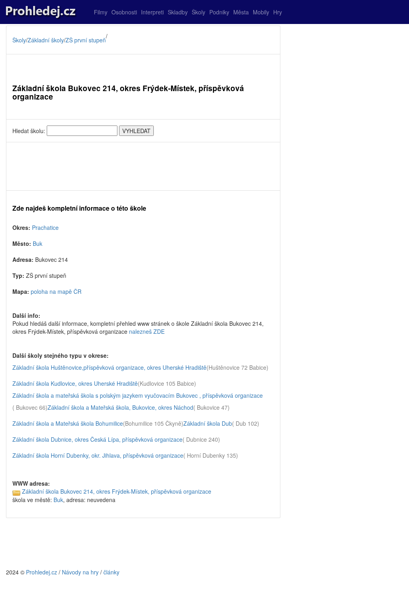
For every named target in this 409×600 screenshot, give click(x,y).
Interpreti (152, 12)
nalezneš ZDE (147, 331)
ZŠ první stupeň (86, 40)
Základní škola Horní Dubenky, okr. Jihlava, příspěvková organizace (97, 455)
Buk (37, 243)
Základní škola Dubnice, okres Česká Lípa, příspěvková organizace (97, 439)
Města (241, 12)
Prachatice (45, 227)
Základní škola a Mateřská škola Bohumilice (67, 423)
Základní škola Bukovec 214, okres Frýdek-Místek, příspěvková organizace (116, 491)
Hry (277, 12)
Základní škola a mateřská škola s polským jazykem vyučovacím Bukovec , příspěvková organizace (137, 395)
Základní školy (46, 40)
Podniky (219, 12)
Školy (198, 12)
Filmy (100, 12)
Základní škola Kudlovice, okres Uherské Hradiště (75, 383)
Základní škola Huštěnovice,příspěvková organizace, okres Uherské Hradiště (109, 367)
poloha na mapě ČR (56, 291)
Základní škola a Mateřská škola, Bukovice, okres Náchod (120, 407)
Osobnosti (124, 12)
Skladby (178, 12)
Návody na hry (80, 572)
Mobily (261, 12)
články (111, 572)
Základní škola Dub (207, 423)
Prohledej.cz (41, 572)
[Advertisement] (143, 166)
